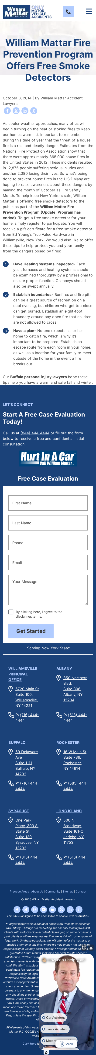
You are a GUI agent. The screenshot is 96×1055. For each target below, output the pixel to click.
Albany (64, 668)
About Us (37, 891)
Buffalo (17, 742)
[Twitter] (61, 909)
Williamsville (22, 674)
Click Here (29, 1043)
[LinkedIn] (52, 909)
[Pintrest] (78, 909)
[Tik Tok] (25, 909)
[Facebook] (17, 909)
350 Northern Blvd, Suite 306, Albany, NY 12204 (75, 688)
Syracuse (18, 811)
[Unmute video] (66, 994)
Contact (81, 891)
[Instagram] (34, 909)
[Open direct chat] (84, 948)
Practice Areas (19, 891)
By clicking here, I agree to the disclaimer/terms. (39, 614)
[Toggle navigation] (89, 11)
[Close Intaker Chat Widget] (91, 948)
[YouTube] (43, 909)
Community (52, 891)
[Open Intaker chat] (46, 1052)
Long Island (69, 811)
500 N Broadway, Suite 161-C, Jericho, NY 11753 (73, 831)
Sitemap (68, 891)
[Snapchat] (70, 909)
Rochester (68, 742)
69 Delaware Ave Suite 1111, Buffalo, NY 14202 (26, 762)
